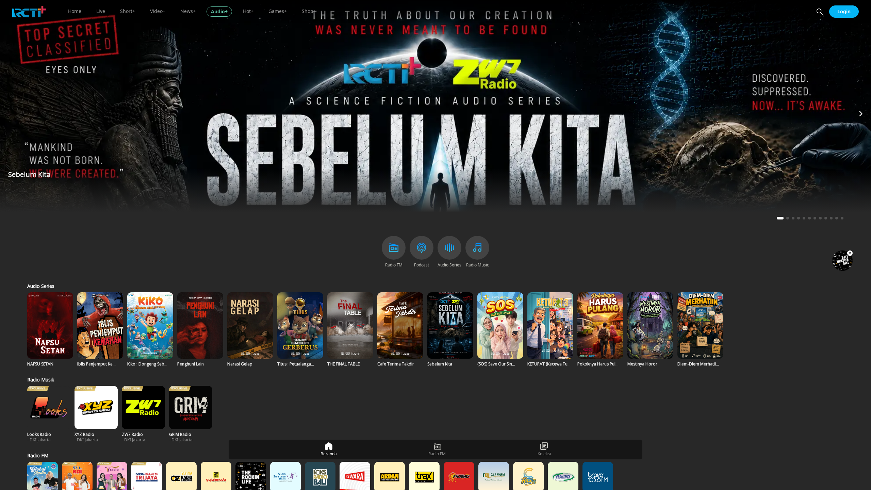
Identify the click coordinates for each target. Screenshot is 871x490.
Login (844, 11)
